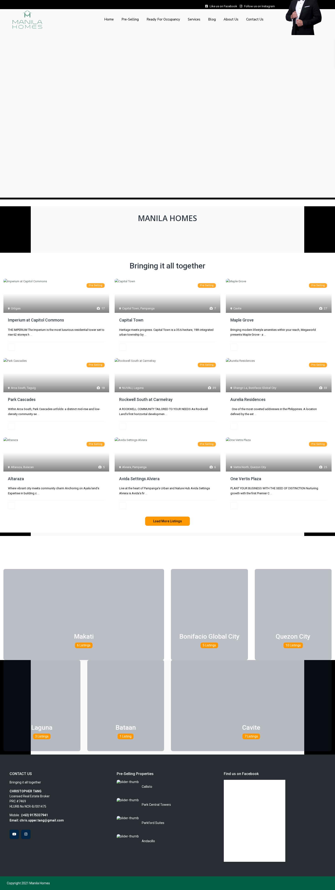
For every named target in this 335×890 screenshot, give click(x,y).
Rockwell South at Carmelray (146, 399)
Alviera (126, 467)
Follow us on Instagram (259, 6)
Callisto (147, 786)
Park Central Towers (156, 804)
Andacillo (148, 841)
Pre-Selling (130, 19)
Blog (212, 19)
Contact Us (254, 19)
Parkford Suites (153, 823)
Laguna (139, 388)
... (31, 334)
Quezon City (258, 467)
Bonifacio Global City (262, 388)
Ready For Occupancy (163, 19)
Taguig (31, 388)
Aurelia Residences (247, 399)
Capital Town (130, 308)
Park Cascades (22, 399)
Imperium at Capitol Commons (36, 320)
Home (109, 19)
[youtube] (14, 834)
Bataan (126, 727)
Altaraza (16, 467)
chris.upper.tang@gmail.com (42, 820)
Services (194, 19)
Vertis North (241, 467)
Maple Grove (242, 320)
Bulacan (28, 467)
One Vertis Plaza (245, 478)
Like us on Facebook (223, 6)
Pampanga (147, 308)
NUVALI (127, 388)
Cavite (237, 308)
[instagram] (26, 834)
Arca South (18, 388)
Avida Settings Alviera (139, 478)
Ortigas (16, 308)
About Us (231, 19)
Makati (84, 636)
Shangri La (240, 388)
